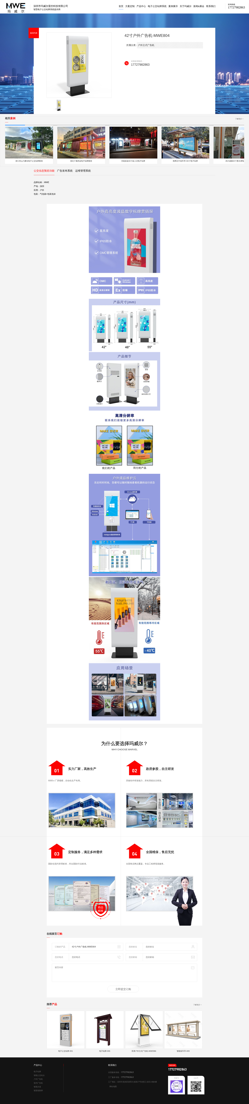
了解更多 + (239, 119)
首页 (121, 6)
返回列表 (33, 33)
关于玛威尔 (185, 6)
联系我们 (211, 6)
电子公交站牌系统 (157, 6)
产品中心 (141, 6)
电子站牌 (37, 1072)
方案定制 (130, 6)
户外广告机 (38, 1079)
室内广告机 (38, 1083)
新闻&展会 (198, 6)
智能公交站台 (39, 1075)
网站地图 (113, 1086)
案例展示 (173, 6)
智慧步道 (37, 1087)
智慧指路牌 (38, 1090)
